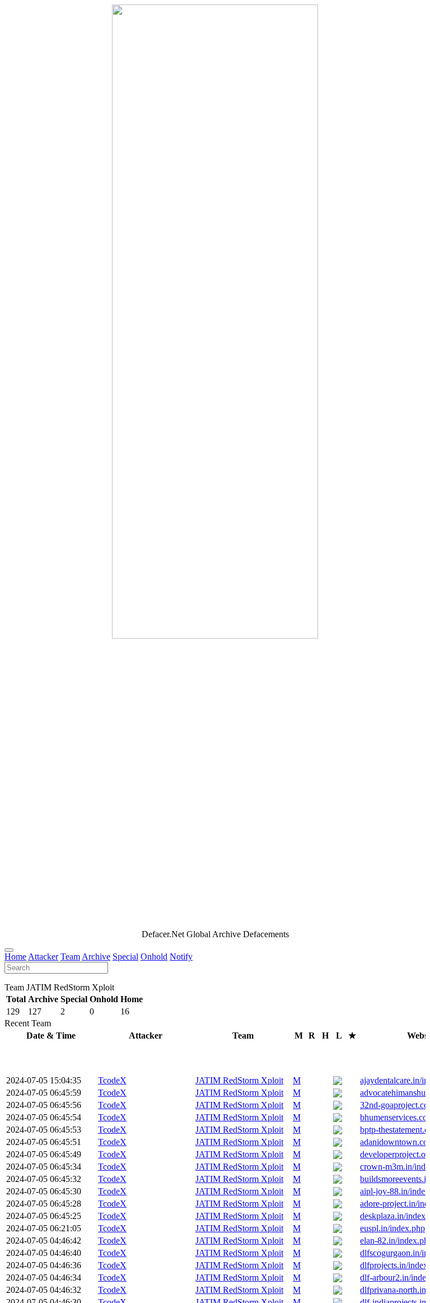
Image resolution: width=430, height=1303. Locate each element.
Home (15, 956)
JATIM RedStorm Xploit (239, 1080)
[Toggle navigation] (8, 950)
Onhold (154, 956)
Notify (181, 956)
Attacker (43, 956)
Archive (96, 956)
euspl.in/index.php (392, 1228)
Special (125, 956)
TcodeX (112, 1080)
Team (70, 956)
